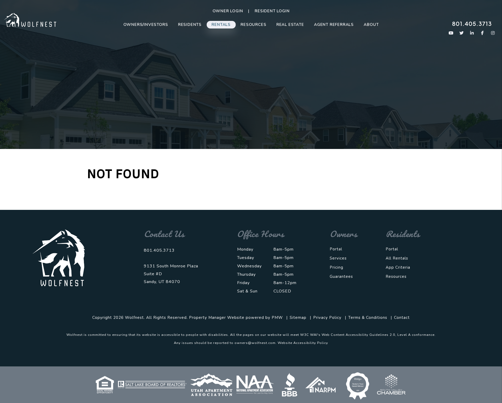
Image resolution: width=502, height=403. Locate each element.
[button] (451, 33)
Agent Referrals (334, 24)
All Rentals (397, 258)
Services (338, 258)
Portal (336, 249)
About (371, 24)
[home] (30, 19)
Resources (253, 24)
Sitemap (298, 317)
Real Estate (290, 24)
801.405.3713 (472, 23)
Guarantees (341, 276)
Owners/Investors (145, 24)
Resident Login (272, 11)
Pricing (336, 267)
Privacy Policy (327, 317)
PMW (277, 317)
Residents (190, 24)
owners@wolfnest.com (255, 343)
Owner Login (228, 11)
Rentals (221, 24)
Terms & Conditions (367, 317)
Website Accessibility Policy (303, 343)
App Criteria (398, 267)
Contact (402, 317)
